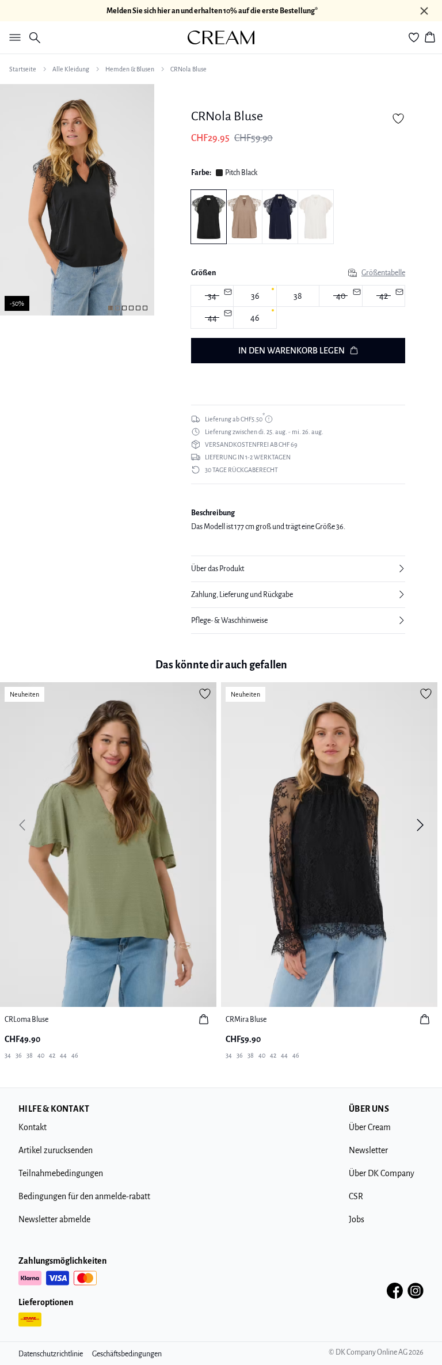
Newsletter (368, 1150)
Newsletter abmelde (54, 1219)
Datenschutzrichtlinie (50, 1354)
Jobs (356, 1219)
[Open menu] (12, 37)
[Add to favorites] (398, 118)
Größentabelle (383, 273)
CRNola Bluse (188, 69)
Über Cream (370, 1127)
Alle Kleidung (70, 69)
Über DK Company (381, 1173)
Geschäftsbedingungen (127, 1354)
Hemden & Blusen (129, 69)
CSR (356, 1196)
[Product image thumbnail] (110, 308)
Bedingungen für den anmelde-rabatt (84, 1196)
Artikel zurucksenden (55, 1150)
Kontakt (32, 1127)
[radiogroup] (298, 307)
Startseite (22, 69)
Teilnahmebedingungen (60, 1173)
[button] (298, 569)
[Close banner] (424, 11)
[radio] (255, 296)
